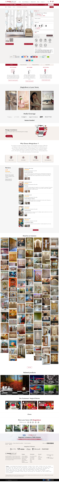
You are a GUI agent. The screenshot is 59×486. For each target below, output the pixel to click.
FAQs (31, 460)
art (38, 50)
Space (48, 468)
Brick (36, 467)
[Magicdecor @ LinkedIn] (35, 422)
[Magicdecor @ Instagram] (30, 422)
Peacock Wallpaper (36, 469)
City (43, 467)
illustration (46, 51)
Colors (31, 461)
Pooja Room (39, 470)
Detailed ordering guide (29, 81)
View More (29, 367)
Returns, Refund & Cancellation (18, 443)
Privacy (6, 444)
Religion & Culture (25, 468)
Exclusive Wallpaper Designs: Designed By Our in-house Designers (18, 466)
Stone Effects (7, 469)
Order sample (24, 459)
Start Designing (9, 136)
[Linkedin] (50, 443)
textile (43, 52)
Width (35, 24)
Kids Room (33, 466)
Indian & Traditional (8, 467)
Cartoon (39, 467)
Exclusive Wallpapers (25, 457)
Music (19, 468)
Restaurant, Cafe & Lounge (32, 468)
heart (43, 51)
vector (47, 52)
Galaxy (7, 468)
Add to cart (37, 35)
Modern (44, 471)
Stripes (11, 469)
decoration (36, 51)
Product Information (23, 64)
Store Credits (40, 457)
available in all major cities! (29, 4)
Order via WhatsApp (9, 43)
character (45, 50)
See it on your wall (29, 43)
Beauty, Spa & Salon (24, 467)
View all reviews (35, 230)
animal (37, 50)
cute (50, 50)
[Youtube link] (47, 443)
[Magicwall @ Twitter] (33, 422)
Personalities (21, 471)
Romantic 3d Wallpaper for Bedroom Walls (11, 470)
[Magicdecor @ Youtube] (28, 422)
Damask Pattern (47, 467)
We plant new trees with (50, 455)
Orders (39, 456)
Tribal (16, 469)
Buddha (24, 470)
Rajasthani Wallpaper (42, 469)
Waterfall (24, 469)
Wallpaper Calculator (25, 462)
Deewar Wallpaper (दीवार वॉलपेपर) (30, 469)
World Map (49, 466)
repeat (35, 52)
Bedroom (29, 470)
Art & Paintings (41, 466)
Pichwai (50, 471)
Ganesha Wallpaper (20, 470)
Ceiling (41, 467)
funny (40, 51)
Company (42, 1)
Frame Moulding (38, 471)
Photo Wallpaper (10, 472)
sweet (41, 52)
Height (42, 24)
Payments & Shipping (8, 443)
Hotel (12, 468)
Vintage (18, 469)
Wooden (21, 469)
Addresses (39, 459)
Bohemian (31, 467)
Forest (52, 467)
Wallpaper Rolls (33, 1)
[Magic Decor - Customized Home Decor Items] (10, 1)
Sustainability (47, 64)
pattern (50, 51)
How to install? (32, 459)
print (52, 51)
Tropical (44, 466)
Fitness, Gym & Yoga (30, 471)
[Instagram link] (48, 443)
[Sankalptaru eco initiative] (50, 457)
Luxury (41, 471)
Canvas (31, 462)
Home (20, 1)
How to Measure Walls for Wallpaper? (33, 457)
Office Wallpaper (45, 468)
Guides (11, 64)
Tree (28, 467)
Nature (12, 467)
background (42, 50)
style (39, 52)
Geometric (9, 468)
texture (45, 52)
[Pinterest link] (53, 443)
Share (36, 10)
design (39, 51)
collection (48, 50)
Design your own (24, 458)
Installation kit (38, 28)
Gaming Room (43, 470)
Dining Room (47, 470)
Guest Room (7, 471)
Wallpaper (49, 52)
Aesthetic (37, 466)
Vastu (46, 466)
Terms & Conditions (27, 443)
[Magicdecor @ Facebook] (38, 422)
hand (42, 51)
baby (40, 50)
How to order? (32, 458)
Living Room (33, 470)
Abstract (15, 467)
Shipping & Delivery (35, 64)
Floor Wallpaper (12, 471)
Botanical (34, 467)
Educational (25, 471)
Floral (50, 467)
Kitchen (36, 470)
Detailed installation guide (46, 80)
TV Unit (7, 472)
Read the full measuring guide (13, 80)
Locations (23, 461)
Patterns (22, 468)
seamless (38, 52)
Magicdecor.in (10, 480)
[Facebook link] (51, 443)
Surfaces (13, 469)
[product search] (48, 1)
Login (46, 4)
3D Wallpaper (30, 466)
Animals (18, 467)
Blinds (38, 1)
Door (34, 471)
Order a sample (49, 35)
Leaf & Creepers (16, 468)
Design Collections (24, 460)
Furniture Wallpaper (17, 471)
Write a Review (8, 179)
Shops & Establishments (39, 468)
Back (52, 7)
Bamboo (20, 467)
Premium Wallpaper (25, 456)
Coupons (39, 458)
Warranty (10, 444)
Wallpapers (7, 466)
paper (48, 51)
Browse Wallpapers (25, 1)
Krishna (27, 470)
